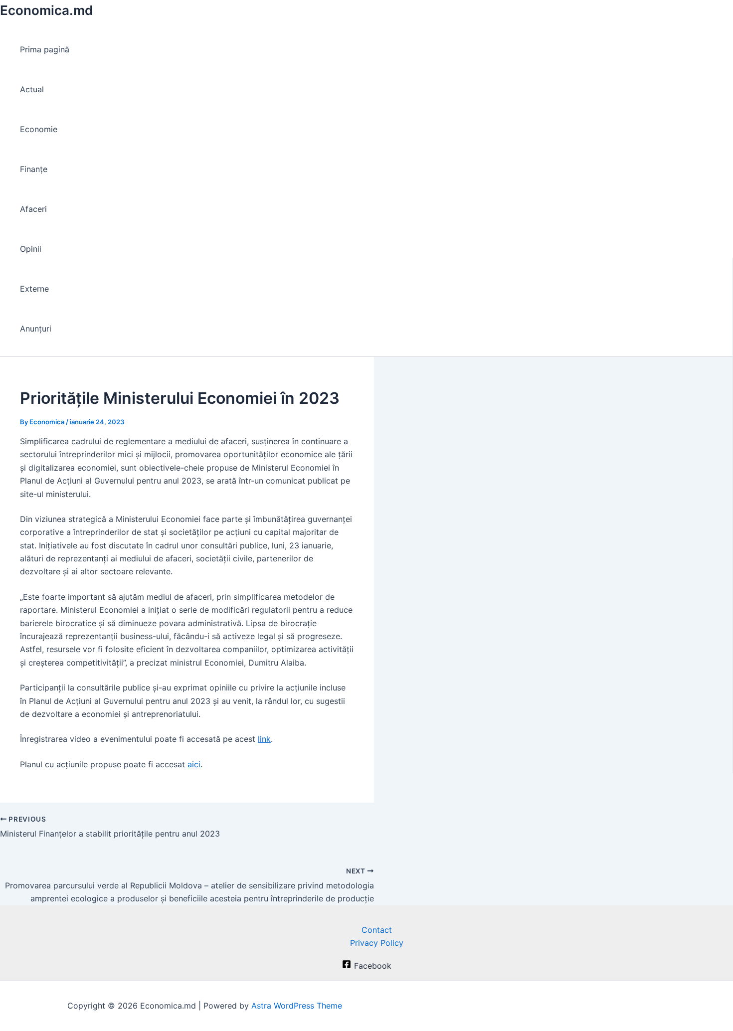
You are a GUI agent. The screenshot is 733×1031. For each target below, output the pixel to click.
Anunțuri (35, 329)
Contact (377, 930)
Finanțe (33, 169)
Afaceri (33, 209)
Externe (34, 289)
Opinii (30, 249)
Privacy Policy (376, 943)
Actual (32, 89)
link (264, 739)
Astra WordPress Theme (296, 1006)
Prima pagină (44, 49)
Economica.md (46, 10)
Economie (38, 129)
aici (193, 764)
